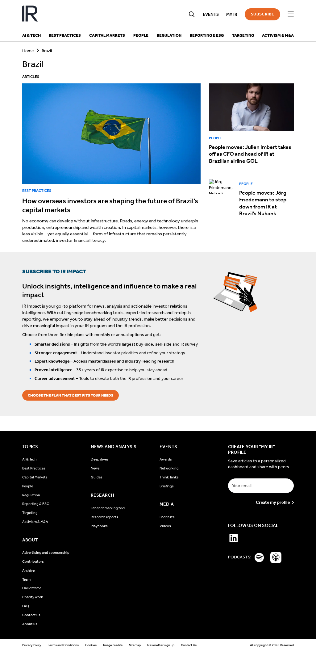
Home (28, 50)
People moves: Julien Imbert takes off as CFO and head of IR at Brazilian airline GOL (250, 154)
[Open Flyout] (291, 14)
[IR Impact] (30, 14)
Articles (30, 76)
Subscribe (262, 14)
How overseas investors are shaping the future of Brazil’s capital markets (110, 205)
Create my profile (273, 502)
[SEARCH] (192, 14)
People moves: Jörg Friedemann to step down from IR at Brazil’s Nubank (262, 203)
